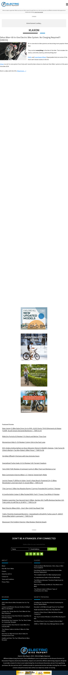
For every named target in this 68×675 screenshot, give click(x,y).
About (3, 566)
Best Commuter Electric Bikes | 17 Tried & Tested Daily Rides (24, 475)
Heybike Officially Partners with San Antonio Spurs (20, 456)
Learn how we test (39, 12)
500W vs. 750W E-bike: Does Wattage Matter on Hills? (49, 624)
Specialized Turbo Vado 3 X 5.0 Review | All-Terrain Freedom (24, 463)
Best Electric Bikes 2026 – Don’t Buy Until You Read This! (23, 508)
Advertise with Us (7, 574)
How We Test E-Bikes (8, 568)
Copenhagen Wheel (40, 57)
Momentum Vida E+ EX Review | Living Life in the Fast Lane (23, 442)
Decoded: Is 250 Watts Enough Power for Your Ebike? (49, 607)
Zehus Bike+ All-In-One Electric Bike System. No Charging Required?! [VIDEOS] (30, 38)
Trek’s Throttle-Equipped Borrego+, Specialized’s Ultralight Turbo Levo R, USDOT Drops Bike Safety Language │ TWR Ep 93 (32, 515)
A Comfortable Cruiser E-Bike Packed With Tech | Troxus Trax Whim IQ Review (30, 494)
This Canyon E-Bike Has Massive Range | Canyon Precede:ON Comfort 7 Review (31, 488)
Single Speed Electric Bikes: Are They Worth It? (47, 609)
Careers (4, 571)
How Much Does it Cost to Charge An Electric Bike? (48, 621)
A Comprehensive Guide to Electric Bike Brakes (47, 577)
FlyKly (30, 57)
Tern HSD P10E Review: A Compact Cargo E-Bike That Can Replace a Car (29, 469)
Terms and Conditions (8, 579)
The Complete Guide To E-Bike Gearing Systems (47, 575)
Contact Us (5, 576)
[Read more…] (21, 71)
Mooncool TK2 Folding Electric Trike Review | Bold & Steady (24, 522)
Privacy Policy (5, 582)
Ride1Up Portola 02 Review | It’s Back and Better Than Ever (24, 436)
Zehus (2, 64)
